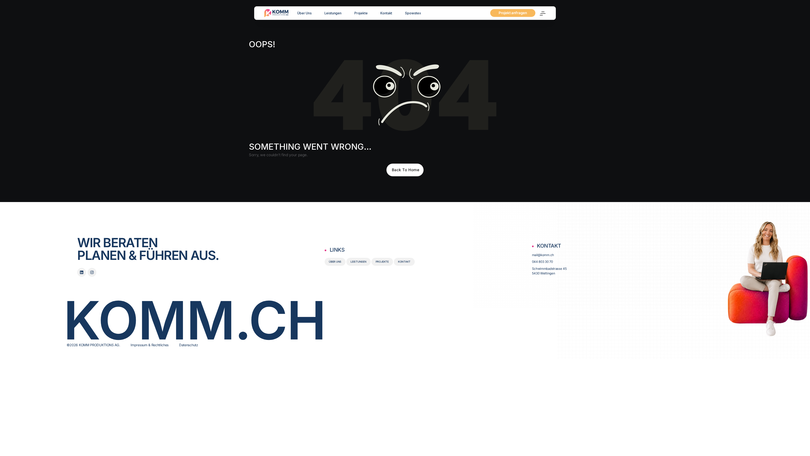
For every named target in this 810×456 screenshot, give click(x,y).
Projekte (361, 13)
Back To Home (405, 170)
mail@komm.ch (543, 255)
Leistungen (333, 13)
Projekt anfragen (513, 13)
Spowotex (413, 13)
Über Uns (304, 13)
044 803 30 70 (542, 262)
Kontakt (386, 13)
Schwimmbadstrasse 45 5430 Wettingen (549, 271)
